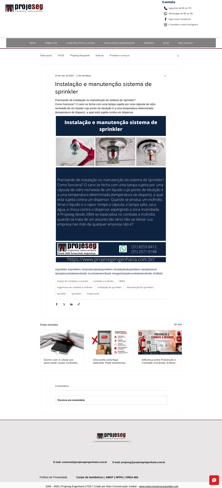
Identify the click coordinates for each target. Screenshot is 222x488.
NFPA (120, 477)
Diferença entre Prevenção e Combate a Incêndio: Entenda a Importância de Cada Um (159, 361)
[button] (178, 55)
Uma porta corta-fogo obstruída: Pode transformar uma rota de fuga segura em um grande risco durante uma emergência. (110, 361)
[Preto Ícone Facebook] (165, 19)
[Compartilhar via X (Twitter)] (64, 304)
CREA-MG (131, 477)
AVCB (61, 55)
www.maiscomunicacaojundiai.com (158, 486)
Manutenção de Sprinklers (140, 287)
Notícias (100, 55)
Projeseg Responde (80, 55)
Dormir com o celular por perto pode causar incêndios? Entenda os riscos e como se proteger (61, 361)
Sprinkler (61, 293)
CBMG (122, 281)
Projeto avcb (93, 293)
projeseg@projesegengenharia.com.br (143, 462)
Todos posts (46, 55)
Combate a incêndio (103, 281)
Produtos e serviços (120, 55)
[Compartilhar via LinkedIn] (71, 304)
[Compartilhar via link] (78, 304)
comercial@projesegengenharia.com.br (84, 462)
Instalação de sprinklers (110, 287)
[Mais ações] (165, 75)
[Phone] (166, 8)
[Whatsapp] (165, 14)
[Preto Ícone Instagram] (165, 25)
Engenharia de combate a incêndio (74, 287)
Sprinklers (76, 293)
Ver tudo (178, 324)
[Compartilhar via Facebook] (56, 304)
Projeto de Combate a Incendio (72, 281)
